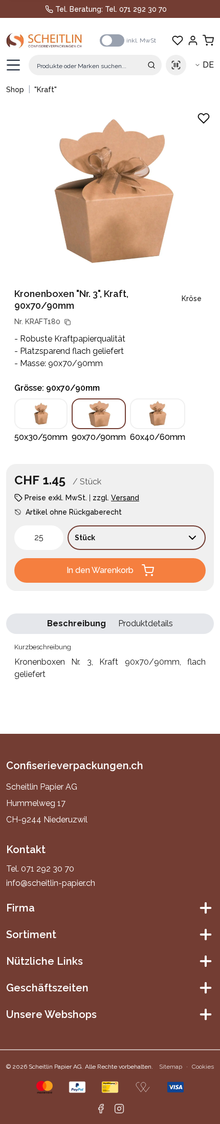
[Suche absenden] (151, 65)
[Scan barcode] (176, 65)
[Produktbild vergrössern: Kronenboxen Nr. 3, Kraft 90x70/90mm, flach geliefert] (110, 190)
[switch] (112, 40)
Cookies (203, 1066)
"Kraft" (45, 90)
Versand (125, 498)
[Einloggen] (193, 40)
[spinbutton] (38, 537)
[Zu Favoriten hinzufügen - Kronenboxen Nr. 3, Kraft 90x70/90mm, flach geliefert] (203, 118)
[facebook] (101, 1109)
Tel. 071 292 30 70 (136, 9)
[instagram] (119, 1109)
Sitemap (170, 1066)
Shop (15, 90)
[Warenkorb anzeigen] (208, 40)
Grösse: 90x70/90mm (57, 388)
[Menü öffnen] (13, 65)
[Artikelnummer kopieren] (67, 322)
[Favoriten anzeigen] (177, 40)
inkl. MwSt (141, 40)
